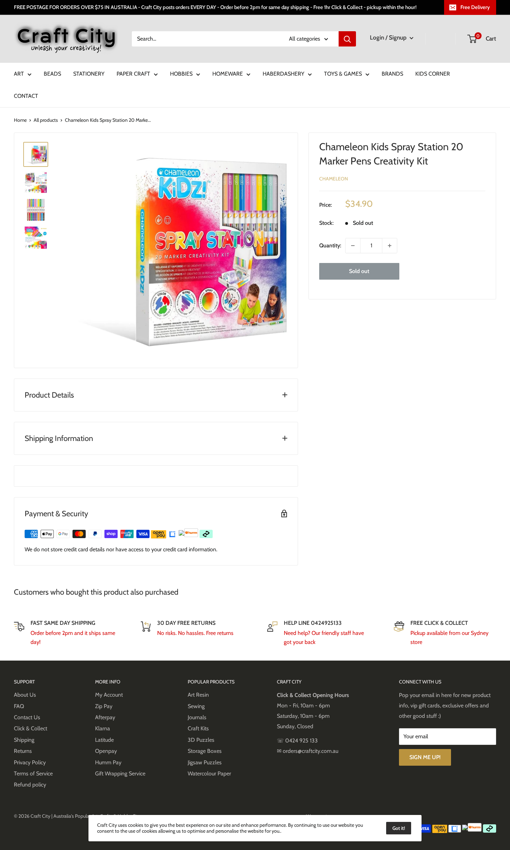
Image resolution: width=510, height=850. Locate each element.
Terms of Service (33, 773)
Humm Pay (108, 762)
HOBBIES (181, 73)
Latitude (104, 740)
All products (46, 120)
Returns (23, 751)
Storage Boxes (205, 751)
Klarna (102, 728)
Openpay (106, 751)
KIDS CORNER (432, 73)
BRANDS (392, 73)
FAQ (19, 706)
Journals (197, 717)
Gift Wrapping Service (120, 773)
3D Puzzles (201, 740)
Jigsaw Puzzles (205, 762)
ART (19, 73)
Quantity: (330, 245)
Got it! (398, 828)
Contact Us (27, 717)
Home (20, 120)
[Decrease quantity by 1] (353, 245)
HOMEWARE (227, 73)
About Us (25, 694)
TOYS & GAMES (343, 73)
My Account (109, 694)
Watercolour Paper (209, 773)
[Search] (347, 38)
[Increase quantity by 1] (389, 245)
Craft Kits (198, 728)
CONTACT (26, 96)
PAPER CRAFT (133, 73)
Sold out (359, 271)
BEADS (52, 73)
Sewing (196, 706)
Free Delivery (475, 7)
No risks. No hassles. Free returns (195, 633)
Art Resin (198, 694)
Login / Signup (389, 37)
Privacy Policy (30, 762)
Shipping (24, 740)
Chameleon (333, 179)
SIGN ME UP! (425, 757)
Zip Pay (103, 706)
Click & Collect (30, 728)
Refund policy (30, 784)
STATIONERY (88, 73)
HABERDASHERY (283, 73)
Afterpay (105, 717)
